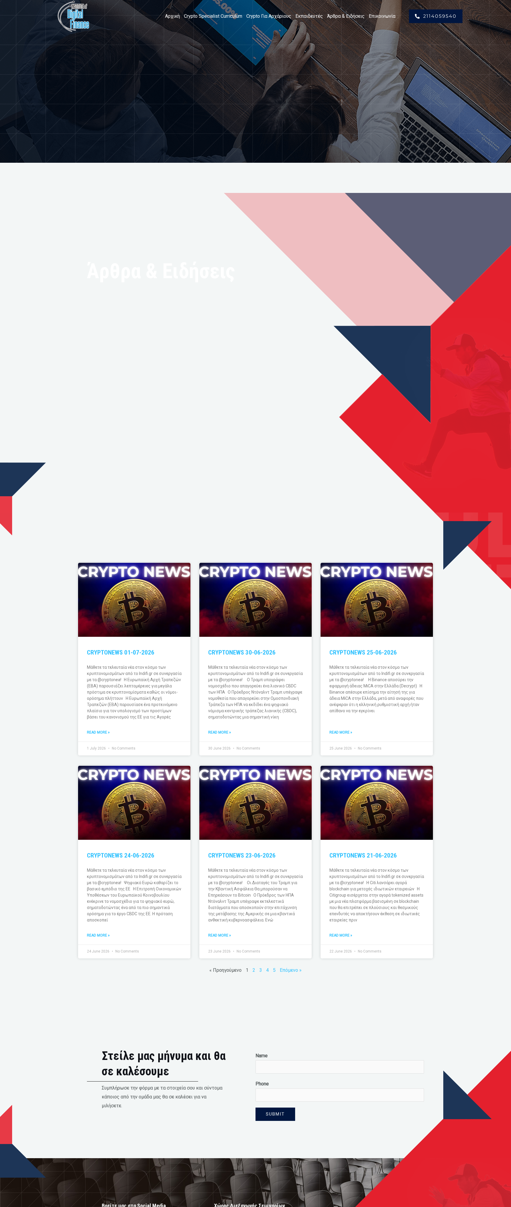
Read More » (98, 732)
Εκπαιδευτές (309, 16)
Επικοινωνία (382, 16)
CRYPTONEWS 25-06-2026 (363, 652)
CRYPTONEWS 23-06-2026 (242, 855)
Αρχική (172, 16)
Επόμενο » (291, 970)
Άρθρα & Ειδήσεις (346, 16)
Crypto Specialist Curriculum (213, 16)
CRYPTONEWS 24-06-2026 (120, 855)
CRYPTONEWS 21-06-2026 (363, 855)
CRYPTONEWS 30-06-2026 (242, 652)
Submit (275, 1114)
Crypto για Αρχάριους (268, 16)
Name (262, 1055)
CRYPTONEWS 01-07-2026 (120, 652)
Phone (262, 1084)
